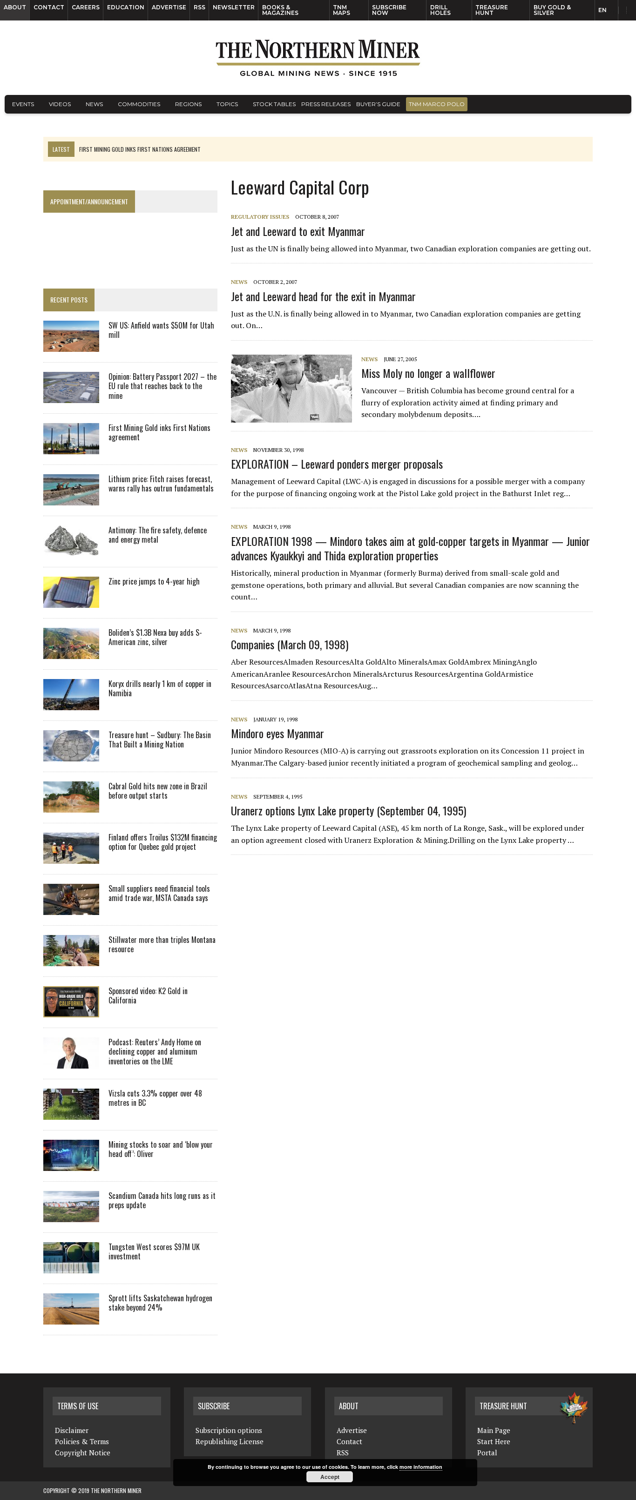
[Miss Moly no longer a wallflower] (296, 416)
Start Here (493, 1441)
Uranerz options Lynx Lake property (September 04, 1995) (348, 810)
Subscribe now (389, 10)
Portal (487, 1452)
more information (420, 1466)
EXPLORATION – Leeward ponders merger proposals (337, 463)
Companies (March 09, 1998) (289, 644)
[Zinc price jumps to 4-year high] (71, 601)
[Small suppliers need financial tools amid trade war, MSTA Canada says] (71, 908)
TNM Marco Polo (437, 104)
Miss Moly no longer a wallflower (428, 372)
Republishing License (230, 1441)
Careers (86, 7)
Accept (329, 1477)
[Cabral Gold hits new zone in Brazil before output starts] (71, 806)
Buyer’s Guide (378, 104)
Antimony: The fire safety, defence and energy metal (157, 535)
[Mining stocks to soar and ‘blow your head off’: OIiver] (71, 1164)
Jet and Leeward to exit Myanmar (298, 230)
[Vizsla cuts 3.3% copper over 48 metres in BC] (71, 1113)
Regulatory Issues (260, 216)
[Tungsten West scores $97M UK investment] (71, 1267)
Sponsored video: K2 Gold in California (148, 995)
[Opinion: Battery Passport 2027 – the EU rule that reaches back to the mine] (71, 396)
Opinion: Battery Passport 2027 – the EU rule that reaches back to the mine (162, 386)
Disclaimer (71, 1430)
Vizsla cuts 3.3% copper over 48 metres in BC (155, 1098)
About (15, 7)
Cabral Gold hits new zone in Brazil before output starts (157, 790)
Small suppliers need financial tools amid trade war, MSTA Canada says (159, 893)
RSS (199, 7)
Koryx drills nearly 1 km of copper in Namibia (159, 688)
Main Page (493, 1430)
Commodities (139, 104)
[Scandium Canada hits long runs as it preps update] (71, 1216)
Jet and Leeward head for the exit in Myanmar (323, 296)
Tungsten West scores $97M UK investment (154, 1251)
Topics (227, 104)
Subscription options (229, 1430)
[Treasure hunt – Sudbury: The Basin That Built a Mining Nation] (71, 755)
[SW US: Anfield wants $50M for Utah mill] (71, 345)
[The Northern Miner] (318, 58)
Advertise (169, 7)
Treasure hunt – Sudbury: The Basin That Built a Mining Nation (159, 739)
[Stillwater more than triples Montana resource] (71, 960)
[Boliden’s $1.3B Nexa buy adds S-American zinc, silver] (71, 652)
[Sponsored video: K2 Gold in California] (71, 1011)
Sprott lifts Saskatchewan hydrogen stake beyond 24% (160, 1302)
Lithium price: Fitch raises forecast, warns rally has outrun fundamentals (161, 483)
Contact (49, 7)
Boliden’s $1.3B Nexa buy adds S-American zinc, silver (155, 637)
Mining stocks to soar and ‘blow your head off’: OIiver (160, 1149)
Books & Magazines (280, 10)
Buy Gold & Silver (552, 10)
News (94, 104)
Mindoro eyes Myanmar (277, 733)
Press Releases (326, 104)
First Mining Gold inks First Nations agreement (159, 432)
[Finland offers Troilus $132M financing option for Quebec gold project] (71, 857)
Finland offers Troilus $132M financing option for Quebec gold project (162, 842)
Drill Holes (440, 10)
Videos (60, 104)
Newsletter (234, 7)
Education (125, 7)
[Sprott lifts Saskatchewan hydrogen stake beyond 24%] (71, 1318)
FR (624, 12)
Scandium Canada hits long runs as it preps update (162, 1200)
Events (23, 104)
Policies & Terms (82, 1441)
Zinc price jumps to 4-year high (154, 581)
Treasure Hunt (491, 10)
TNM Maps (341, 10)
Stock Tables (274, 104)
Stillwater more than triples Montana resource (162, 944)
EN (602, 10)
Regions (188, 104)
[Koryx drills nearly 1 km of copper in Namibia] (71, 704)
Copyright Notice (82, 1452)
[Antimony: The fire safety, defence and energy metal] (71, 550)
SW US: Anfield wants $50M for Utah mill (161, 330)
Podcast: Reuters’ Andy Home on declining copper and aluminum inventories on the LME (154, 1051)
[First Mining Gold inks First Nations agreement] (71, 448)
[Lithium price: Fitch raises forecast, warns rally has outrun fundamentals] (71, 499)
